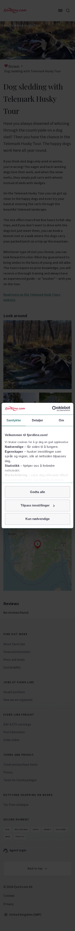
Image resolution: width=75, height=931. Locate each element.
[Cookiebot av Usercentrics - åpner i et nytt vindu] (53, 408)
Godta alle (37, 492)
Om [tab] (61, 420)
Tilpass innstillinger (35, 505)
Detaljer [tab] (37, 420)
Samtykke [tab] (13, 420)
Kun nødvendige (37, 519)
